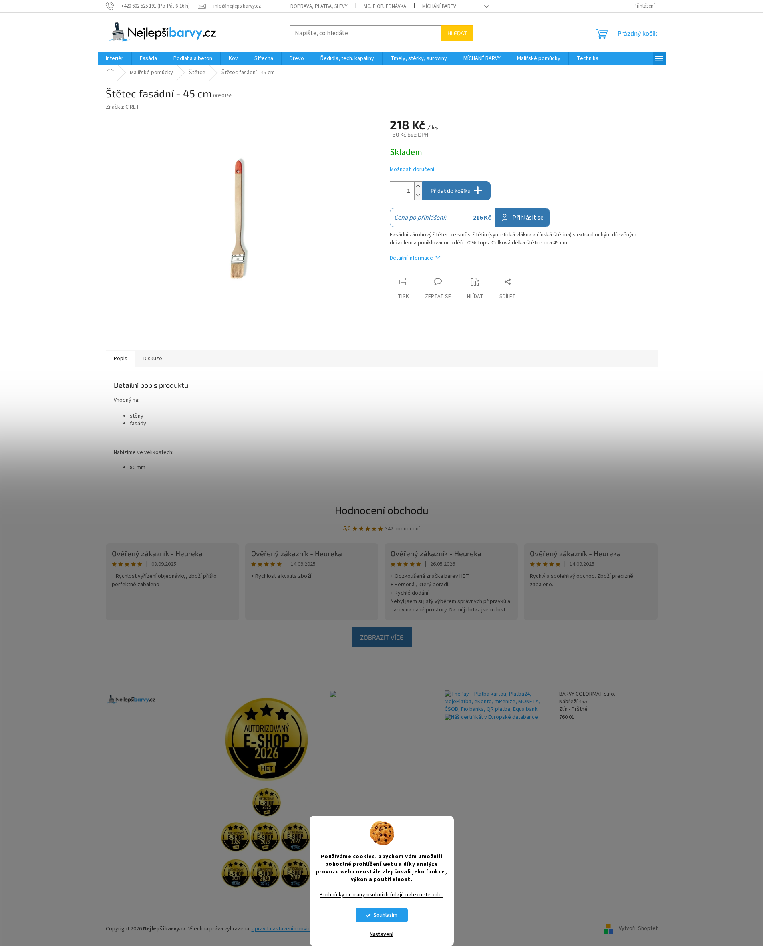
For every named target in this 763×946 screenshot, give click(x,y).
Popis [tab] (120, 359)
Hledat (457, 33)
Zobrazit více (381, 637)
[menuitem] (114, 58)
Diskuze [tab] (152, 359)
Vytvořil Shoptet (638, 929)
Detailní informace (411, 258)
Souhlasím (385, 915)
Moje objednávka (385, 6)
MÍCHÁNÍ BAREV (439, 6)
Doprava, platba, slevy (319, 6)
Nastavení (381, 934)
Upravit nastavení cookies (283, 929)
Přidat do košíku (451, 190)
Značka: (122, 107)
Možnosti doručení (412, 169)
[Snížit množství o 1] (418, 195)
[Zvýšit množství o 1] (418, 186)
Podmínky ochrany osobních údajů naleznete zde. (381, 894)
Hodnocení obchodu (382, 510)
